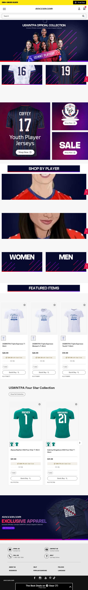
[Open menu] (4, 10)
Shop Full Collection (17, 394)
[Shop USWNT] (44, 39)
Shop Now (23, 152)
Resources (13, 570)
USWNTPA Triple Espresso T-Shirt (13, 345)
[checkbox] (24, 305)
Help (35, 567)
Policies (61, 567)
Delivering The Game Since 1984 (14, 2)
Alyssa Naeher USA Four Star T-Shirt (25, 450)
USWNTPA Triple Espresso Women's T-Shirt (42, 345)
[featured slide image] (22, 75)
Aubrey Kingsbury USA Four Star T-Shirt (61, 451)
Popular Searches (40, 570)
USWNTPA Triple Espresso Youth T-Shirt (72, 345)
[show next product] (79, 443)
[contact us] (8, 582)
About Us (12, 567)
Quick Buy (12, 372)
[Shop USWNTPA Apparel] (44, 517)
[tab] (19, 566)
